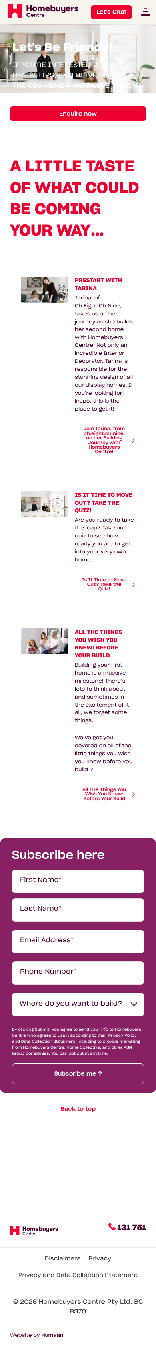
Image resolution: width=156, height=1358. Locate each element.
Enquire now (78, 113)
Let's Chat (111, 12)
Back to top (78, 1108)
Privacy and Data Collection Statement (78, 1275)
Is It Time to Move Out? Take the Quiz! (104, 584)
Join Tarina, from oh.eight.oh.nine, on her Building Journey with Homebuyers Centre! (104, 441)
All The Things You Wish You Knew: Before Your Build (104, 794)
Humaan (52, 1335)
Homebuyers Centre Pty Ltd (84, 1302)
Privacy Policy (122, 1035)
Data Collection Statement (48, 1041)
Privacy (99, 1258)
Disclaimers (62, 1258)
